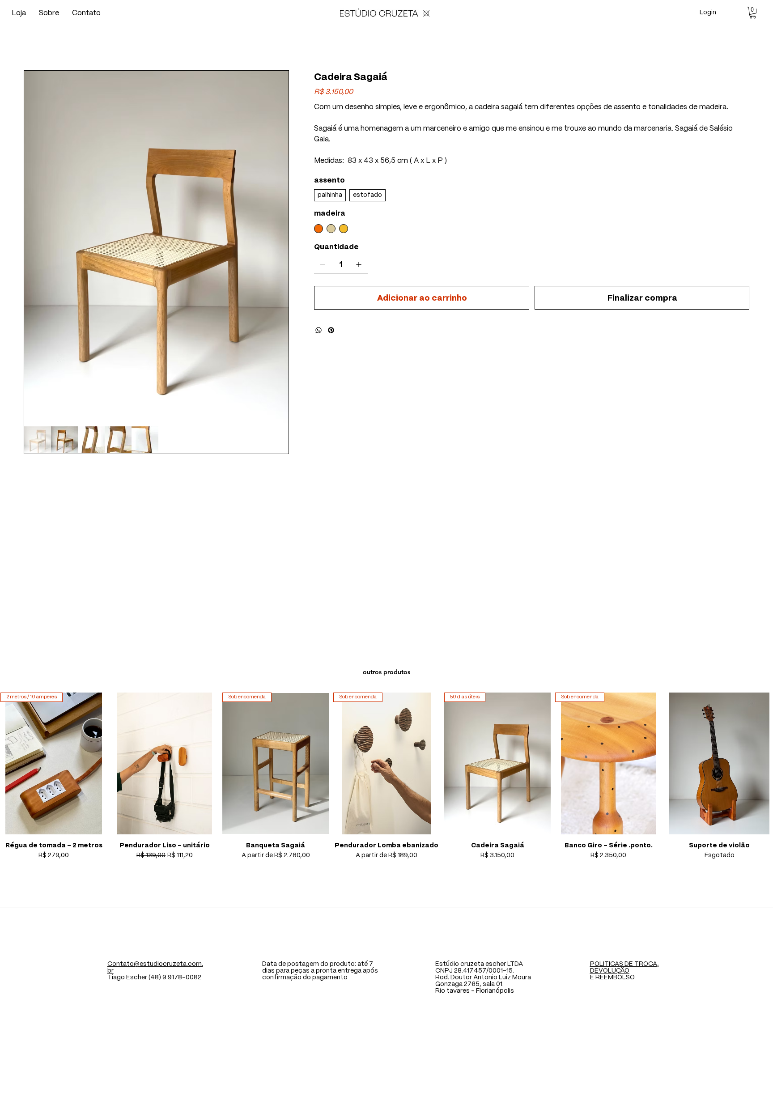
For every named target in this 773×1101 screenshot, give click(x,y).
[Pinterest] (331, 330)
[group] (386, 776)
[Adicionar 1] (359, 264)
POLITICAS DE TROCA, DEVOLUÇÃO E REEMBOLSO (624, 971)
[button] (752, 12)
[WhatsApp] (318, 330)
